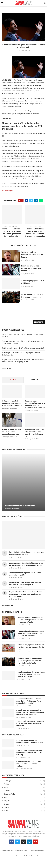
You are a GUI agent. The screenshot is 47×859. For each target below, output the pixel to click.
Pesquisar (38, 322)
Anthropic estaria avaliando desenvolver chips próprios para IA (29, 741)
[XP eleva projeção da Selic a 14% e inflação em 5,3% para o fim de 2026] (11, 283)
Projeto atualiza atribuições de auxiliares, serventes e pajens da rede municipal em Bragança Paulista (23, 361)
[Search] (45, 3)
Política (24, 784)
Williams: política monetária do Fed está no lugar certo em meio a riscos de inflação (30, 619)
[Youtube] (35, 842)
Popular (34, 380)
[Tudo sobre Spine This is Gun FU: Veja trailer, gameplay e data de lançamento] (23, 482)
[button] (4, 482)
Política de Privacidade (31, 856)
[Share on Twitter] (31, 200)
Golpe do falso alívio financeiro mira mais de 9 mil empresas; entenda (12, 403)
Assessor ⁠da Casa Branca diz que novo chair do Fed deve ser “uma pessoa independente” (28, 701)
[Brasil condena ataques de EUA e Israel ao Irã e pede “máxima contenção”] (8, 765)
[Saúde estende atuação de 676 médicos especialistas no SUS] (12, 420)
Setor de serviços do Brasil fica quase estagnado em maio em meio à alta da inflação (29, 660)
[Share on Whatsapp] (41, 200)
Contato (18, 856)
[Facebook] (11, 842)
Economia (24, 804)
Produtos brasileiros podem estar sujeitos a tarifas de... (31, 268)
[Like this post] (21, 200)
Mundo (24, 787)
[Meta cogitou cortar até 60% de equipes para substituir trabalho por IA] (35, 420)
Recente (13, 380)
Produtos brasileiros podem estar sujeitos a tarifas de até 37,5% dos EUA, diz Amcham (30, 633)
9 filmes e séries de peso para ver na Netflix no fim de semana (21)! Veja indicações (30, 723)
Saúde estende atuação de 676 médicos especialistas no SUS (23, 348)
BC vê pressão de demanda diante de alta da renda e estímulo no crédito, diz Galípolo (31, 674)
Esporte (24, 807)
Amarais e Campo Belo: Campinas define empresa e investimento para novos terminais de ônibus (30, 712)
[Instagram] (23, 842)
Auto (24, 797)
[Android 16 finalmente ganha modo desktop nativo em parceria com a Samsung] (8, 753)
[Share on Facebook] (26, 200)
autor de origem (7, 191)
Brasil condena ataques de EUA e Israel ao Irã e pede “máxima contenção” (28, 764)
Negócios (24, 801)
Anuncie (11, 856)
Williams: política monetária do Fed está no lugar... (32, 254)
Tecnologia (24, 781)
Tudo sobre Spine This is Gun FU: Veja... (20, 505)
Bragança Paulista (24, 794)
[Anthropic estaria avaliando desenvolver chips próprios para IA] (8, 743)
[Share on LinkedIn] (36, 200)
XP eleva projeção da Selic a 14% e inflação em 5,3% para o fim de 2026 (30, 647)
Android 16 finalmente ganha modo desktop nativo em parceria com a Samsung (29, 753)
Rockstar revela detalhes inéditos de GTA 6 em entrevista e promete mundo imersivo (35, 404)
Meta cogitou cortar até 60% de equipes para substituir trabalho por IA (34, 432)
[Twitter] (17, 842)
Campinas (24, 791)
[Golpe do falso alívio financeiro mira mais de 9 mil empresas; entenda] (12, 391)
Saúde (24, 811)
